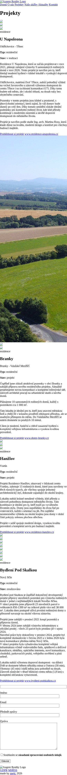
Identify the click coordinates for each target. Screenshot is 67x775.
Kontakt (53, 4)
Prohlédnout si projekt (12, 133)
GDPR (4, 770)
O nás (11, 4)
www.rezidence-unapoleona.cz (41, 133)
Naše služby (31, 4)
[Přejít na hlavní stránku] (13, 1)
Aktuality (43, 4)
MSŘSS (12, 770)
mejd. (13, 773)
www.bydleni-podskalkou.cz (40, 680)
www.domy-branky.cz (37, 438)
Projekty (19, 4)
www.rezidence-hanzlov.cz (39, 532)
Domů (3, 4)
